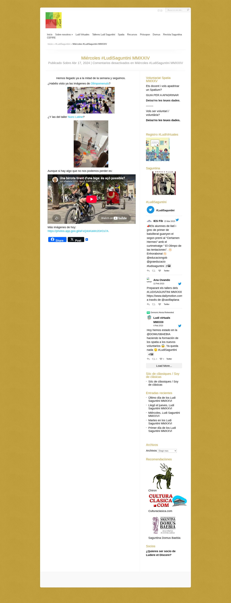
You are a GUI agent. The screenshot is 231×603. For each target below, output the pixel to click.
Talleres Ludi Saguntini (103, 34)
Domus (156, 34)
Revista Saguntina (172, 34)
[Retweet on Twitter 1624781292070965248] (154, 304)
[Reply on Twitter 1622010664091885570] (148, 359)
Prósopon (145, 34)
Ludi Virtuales (82, 34)
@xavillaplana (170, 299)
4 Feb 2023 (158, 326)
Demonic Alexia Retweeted (162, 312)
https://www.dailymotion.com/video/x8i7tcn (173, 295)
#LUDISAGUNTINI (158, 291)
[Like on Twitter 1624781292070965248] (160, 304)
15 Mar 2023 (169, 221)
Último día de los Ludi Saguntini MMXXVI (162, 399)
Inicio (49, 34)
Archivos (151, 450)
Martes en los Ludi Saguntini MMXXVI (160, 422)
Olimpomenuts (100, 83)
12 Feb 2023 (158, 284)
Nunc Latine (75, 116)
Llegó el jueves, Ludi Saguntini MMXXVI (161, 407)
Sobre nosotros (64, 34)
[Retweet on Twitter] (148, 312)
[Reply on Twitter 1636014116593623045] (148, 270)
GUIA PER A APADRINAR (162, 95)
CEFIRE (51, 37)
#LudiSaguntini (62, 44)
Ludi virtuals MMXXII (161, 320)
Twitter (166, 271)
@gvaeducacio (156, 261)
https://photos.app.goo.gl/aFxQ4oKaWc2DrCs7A (78, 231)
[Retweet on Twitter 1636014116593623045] (154, 270)
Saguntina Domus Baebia (164, 537)
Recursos (132, 34)
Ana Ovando (161, 280)
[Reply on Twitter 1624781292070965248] (148, 304)
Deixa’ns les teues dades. (163, 120)
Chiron (152, 490)
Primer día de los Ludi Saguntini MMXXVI (162, 429)
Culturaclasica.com (160, 511)
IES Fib (158, 221)
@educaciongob (157, 257)
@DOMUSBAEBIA (158, 334)
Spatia (121, 34)
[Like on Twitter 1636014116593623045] (160, 270)
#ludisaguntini (155, 266)
